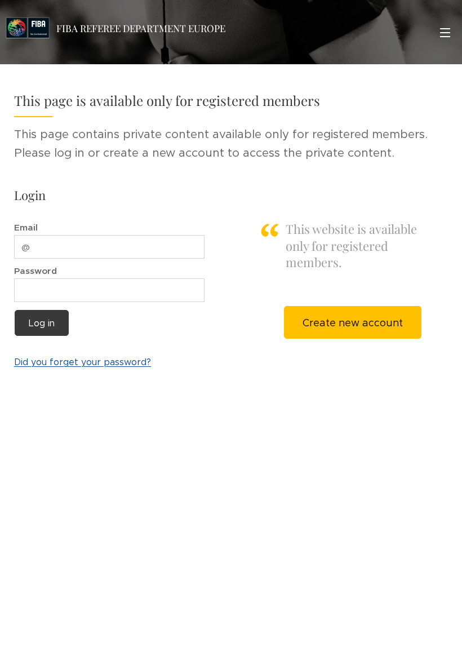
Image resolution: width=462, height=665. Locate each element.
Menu (445, 32)
